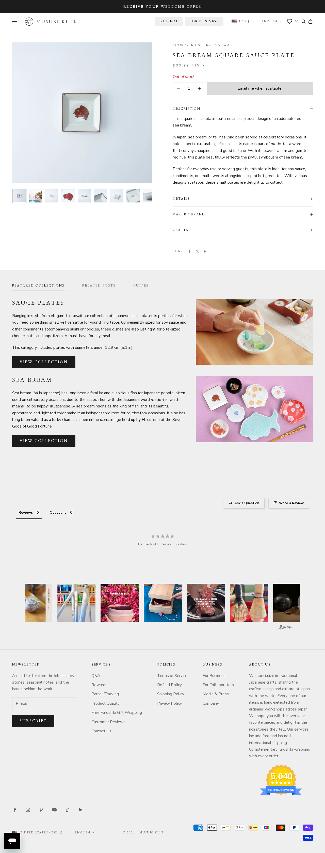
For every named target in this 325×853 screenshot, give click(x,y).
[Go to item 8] (133, 196)
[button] (33, 603)
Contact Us (101, 731)
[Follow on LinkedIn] (80, 809)
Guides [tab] (141, 285)
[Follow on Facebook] (14, 809)
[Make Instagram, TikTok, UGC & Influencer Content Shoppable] (285, 628)
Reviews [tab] (26, 512)
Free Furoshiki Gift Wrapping (116, 712)
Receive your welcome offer (162, 6)
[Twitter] (197, 251)
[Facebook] (190, 251)
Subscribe (33, 720)
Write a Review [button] (291, 503)
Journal (169, 21)
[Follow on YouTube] (54, 809)
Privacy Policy (169, 703)
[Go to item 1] (19, 196)
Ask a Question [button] (246, 503)
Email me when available (259, 88)
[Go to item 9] (149, 196)
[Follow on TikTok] (67, 809)
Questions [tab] (58, 512)
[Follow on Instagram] (27, 809)
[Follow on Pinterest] (41, 809)
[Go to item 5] (84, 196)
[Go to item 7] (117, 196)
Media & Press (216, 694)
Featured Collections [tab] (38, 285)
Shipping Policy (170, 694)
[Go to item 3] (52, 196)
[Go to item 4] (68, 196)
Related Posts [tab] (99, 285)
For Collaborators (218, 685)
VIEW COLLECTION (44, 362)
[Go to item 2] (35, 196)
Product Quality (105, 703)
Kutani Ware (220, 45)
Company (211, 703)
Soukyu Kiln (187, 45)
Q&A (95, 675)
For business (204, 21)
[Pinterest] (205, 251)
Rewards (99, 685)
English (270, 21)
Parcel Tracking (105, 694)
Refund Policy (169, 685)
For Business (214, 675)
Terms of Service (172, 675)
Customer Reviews (108, 722)
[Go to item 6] (100, 196)
